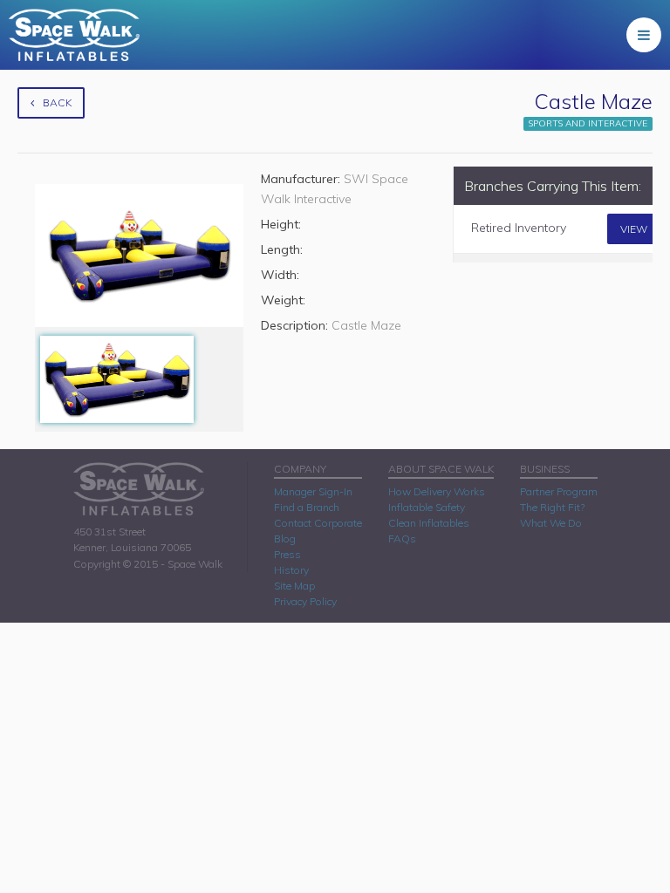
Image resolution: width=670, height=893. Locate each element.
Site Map (294, 585)
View (633, 228)
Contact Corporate (318, 522)
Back (57, 102)
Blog (285, 538)
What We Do (551, 522)
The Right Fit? (552, 507)
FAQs (402, 538)
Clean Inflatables (428, 522)
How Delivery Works (436, 491)
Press (287, 554)
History (291, 569)
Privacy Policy (305, 601)
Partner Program (559, 491)
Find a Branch (306, 507)
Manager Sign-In (313, 491)
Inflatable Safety (426, 507)
